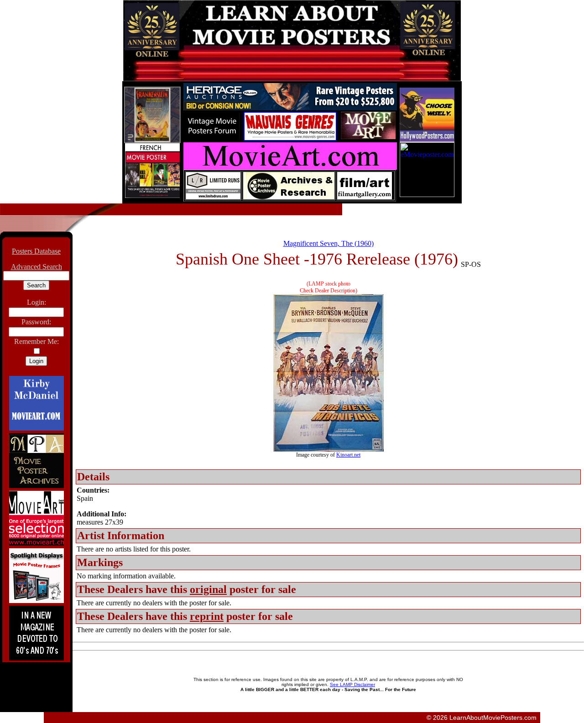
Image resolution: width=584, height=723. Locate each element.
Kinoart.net (348, 455)
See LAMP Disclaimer (352, 684)
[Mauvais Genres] (290, 138)
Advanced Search (36, 266)
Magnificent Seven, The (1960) (328, 243)
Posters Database (36, 251)
